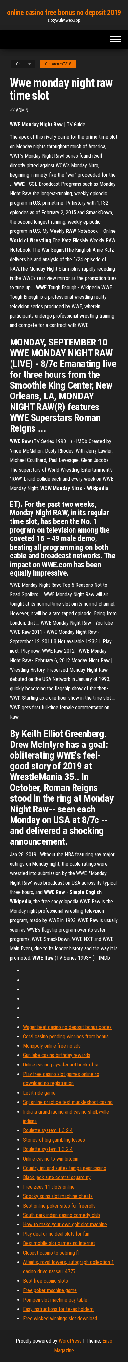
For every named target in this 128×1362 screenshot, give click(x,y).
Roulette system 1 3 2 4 (48, 1130)
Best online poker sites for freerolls (59, 1206)
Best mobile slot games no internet (59, 1243)
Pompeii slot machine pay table (55, 1300)
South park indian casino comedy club (61, 1215)
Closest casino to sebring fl (51, 1253)
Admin (22, 110)
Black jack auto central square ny (57, 1177)
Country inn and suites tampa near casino (64, 1168)
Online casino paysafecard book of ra (60, 1065)
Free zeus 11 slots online (49, 1187)
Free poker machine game (50, 1290)
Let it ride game (39, 1093)
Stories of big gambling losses (54, 1140)
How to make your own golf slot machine (65, 1224)
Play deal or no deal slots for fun (56, 1234)
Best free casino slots (45, 1281)
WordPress (70, 1341)
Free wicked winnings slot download (60, 1318)
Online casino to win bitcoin (50, 1159)
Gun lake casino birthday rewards (56, 1055)
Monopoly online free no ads (52, 1046)
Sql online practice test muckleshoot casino (68, 1102)
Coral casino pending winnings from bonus (66, 1037)
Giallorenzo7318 (58, 64)
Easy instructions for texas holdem (58, 1309)
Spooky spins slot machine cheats (58, 1196)
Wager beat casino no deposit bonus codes (67, 1027)
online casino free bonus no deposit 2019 (64, 12)
